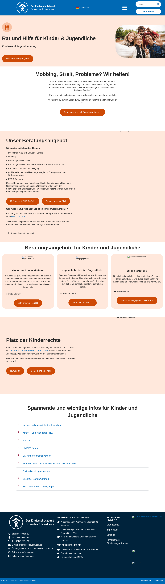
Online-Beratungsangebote (36, 471)
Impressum (112, 529)
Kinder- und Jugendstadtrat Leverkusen (43, 425)
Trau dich (27, 440)
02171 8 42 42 (18, 216)
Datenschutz (113, 524)
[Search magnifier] (158, 4)
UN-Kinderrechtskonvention (37, 456)
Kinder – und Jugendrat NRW (38, 433)
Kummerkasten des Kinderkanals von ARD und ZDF (49, 463)
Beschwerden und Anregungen (38, 486)
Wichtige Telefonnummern (36, 479)
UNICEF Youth (30, 448)
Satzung (111, 535)
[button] (82, 425)
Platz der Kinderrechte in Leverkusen (29, 350)
